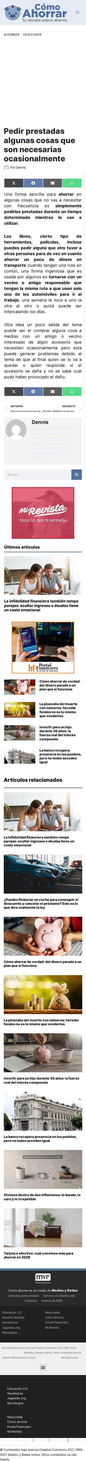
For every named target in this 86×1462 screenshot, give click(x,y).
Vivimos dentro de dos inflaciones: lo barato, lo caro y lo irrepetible (42, 1197)
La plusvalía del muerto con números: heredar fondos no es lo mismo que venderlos (58, 710)
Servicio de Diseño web (59, 1295)
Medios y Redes (65, 1290)
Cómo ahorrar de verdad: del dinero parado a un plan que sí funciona (59, 685)
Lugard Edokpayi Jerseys (53, 448)
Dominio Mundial (13, 1317)
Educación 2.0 (12, 1312)
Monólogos (9, 1332)
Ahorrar (11, 34)
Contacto (31, 1300)
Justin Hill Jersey (58, 433)
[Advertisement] (43, 81)
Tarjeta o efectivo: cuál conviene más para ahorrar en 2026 (38, 1255)
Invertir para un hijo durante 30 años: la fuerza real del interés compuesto (57, 733)
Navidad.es (10, 1322)
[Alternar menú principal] (77, 12)
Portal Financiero (56, 1322)
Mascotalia (52, 1312)
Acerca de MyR (51, 1300)
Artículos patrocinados (24, 1295)
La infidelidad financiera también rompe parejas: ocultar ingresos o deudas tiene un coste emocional (41, 605)
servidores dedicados (48, 1357)
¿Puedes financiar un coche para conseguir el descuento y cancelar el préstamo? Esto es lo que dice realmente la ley (41, 903)
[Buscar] (76, 474)
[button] (43, 1367)
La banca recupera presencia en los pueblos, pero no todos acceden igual (60, 756)
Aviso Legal (59, 1440)
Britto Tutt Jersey (46, 438)
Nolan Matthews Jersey (51, 453)
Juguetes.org (11, 1327)
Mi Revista (52, 1327)
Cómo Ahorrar (54, 1317)
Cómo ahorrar (17, 1422)
